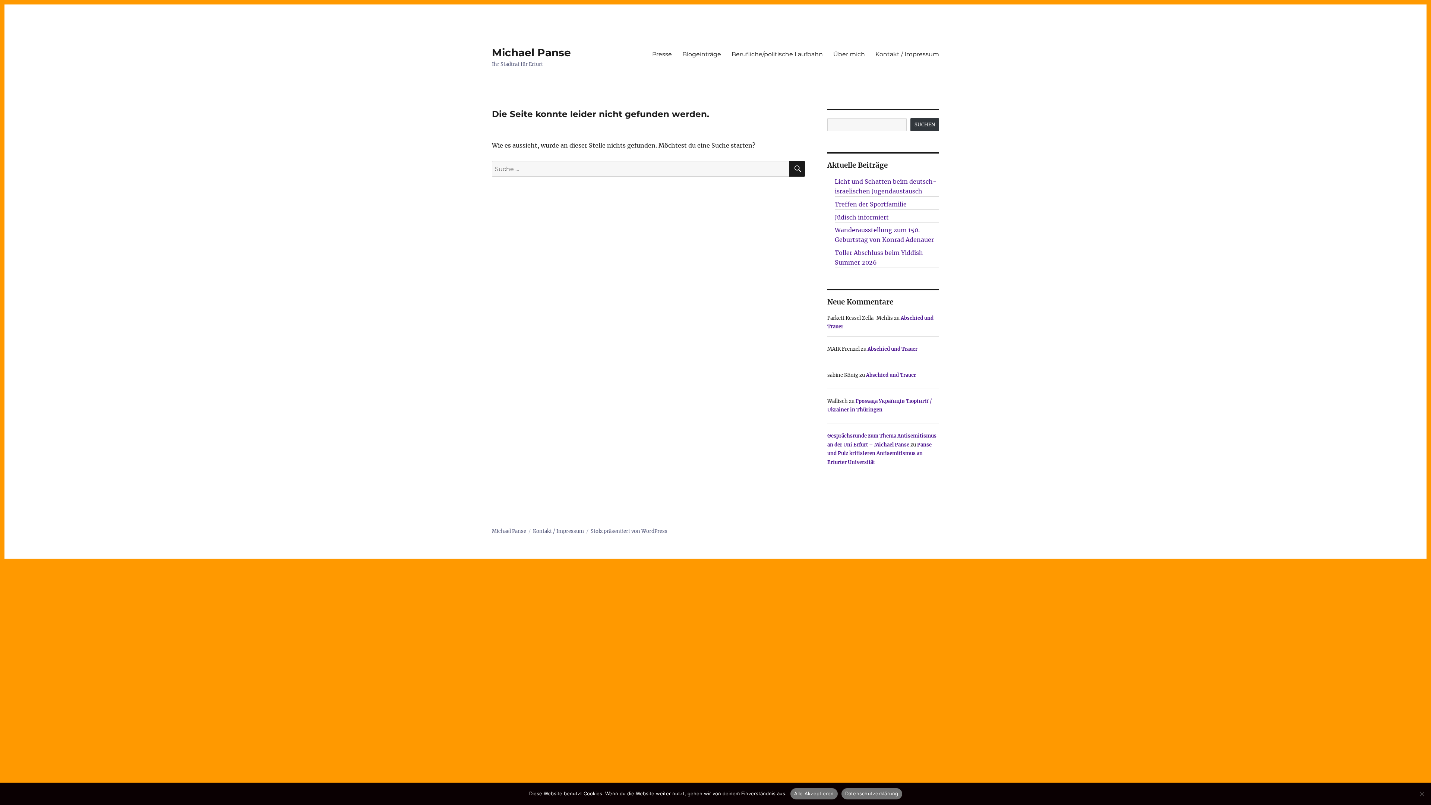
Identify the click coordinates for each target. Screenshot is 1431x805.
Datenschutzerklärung (871, 793)
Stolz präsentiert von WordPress (629, 531)
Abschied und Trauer (892, 349)
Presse (662, 54)
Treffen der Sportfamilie (871, 204)
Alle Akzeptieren (814, 793)
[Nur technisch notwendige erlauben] (1421, 794)
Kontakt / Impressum (907, 54)
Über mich (849, 54)
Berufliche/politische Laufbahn (777, 54)
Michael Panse (531, 52)
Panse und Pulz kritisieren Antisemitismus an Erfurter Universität (879, 453)
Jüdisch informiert (862, 217)
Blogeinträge (701, 54)
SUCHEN (924, 124)
